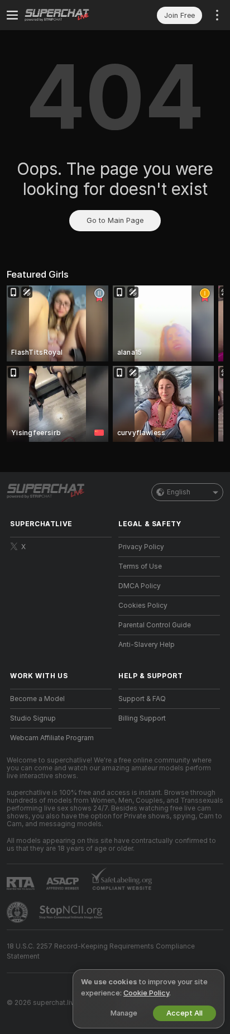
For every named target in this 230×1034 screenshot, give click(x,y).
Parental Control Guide (154, 625)
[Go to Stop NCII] (72, 912)
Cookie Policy (146, 993)
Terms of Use (140, 566)
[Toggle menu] (12, 15)
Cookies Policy (142, 605)
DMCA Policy (139, 586)
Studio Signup (33, 718)
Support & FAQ (142, 699)
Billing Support (142, 718)
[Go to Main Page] (70, 15)
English (178, 492)
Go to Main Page (115, 220)
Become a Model (37, 699)
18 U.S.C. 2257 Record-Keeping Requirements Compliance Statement (101, 951)
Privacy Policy (141, 547)
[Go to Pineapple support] (18, 912)
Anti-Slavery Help (146, 645)
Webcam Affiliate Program (52, 738)
